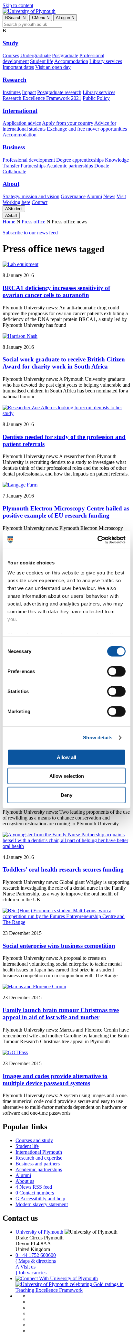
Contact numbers (34, 1192)
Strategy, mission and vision (31, 196)
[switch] (116, 671)
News (109, 196)
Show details (97, 737)
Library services (105, 61)
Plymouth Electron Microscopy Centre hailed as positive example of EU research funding (66, 512)
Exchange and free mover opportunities (87, 129)
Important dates (18, 67)
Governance (73, 196)
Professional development (29, 160)
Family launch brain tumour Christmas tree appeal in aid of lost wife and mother (61, 1014)
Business (14, 147)
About (11, 183)
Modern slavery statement (41, 1204)
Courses (11, 55)
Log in (65, 17)
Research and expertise (38, 1158)
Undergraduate (35, 55)
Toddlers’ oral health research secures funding (63, 869)
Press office (33, 221)
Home (9, 221)
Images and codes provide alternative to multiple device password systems (55, 1080)
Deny (66, 795)
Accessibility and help (40, 1198)
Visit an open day (53, 67)
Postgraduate (65, 55)
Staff (11, 215)
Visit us (25, 1266)
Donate (101, 165)
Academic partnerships (69, 165)
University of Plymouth (39, 1232)
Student (14, 208)
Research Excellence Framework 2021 (42, 98)
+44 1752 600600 (35, 1255)
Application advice (22, 123)
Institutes (12, 92)
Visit (121, 196)
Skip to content (18, 5)
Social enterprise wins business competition (59, 945)
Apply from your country (67, 123)
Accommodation (71, 61)
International (20, 110)
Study (10, 43)
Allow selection (66, 776)
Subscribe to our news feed (30, 232)
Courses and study (34, 1140)
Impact (29, 92)
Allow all (66, 757)
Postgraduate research (59, 92)
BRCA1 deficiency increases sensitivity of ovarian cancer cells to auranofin (56, 291)
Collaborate (14, 171)
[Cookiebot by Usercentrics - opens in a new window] (97, 540)
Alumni (94, 196)
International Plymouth (38, 1152)
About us (24, 1181)
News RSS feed (33, 1187)
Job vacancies (30, 1272)
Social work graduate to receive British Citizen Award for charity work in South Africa (64, 363)
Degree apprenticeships (80, 160)
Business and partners (37, 1163)
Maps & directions (35, 1261)
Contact (39, 202)
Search (15, 17)
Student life (41, 61)
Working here (16, 202)
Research (14, 79)
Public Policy (96, 98)
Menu (40, 17)
